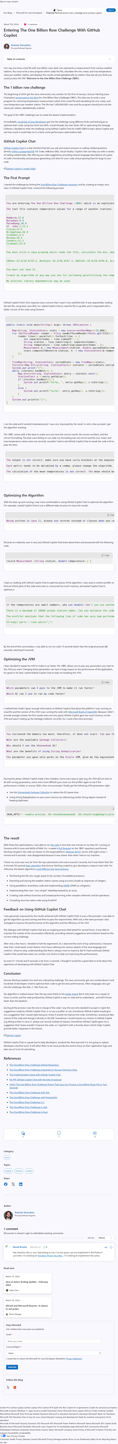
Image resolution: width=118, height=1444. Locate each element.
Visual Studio (35, 1429)
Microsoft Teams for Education (101, 1413)
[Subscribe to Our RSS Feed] (15, 1388)
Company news (70, 1429)
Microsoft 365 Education (11, 1417)
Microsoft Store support (73, 1410)
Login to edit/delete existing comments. (44, 1233)
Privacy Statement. (74, 1358)
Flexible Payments (40, 1413)
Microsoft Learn (39, 1426)
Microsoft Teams (84, 1423)
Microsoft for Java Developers (29, 12)
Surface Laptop (17, 1407)
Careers (44, 1429)
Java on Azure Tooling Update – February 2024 (27, 1283)
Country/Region (14, 1346)
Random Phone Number (50, 1255)
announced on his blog (26, 97)
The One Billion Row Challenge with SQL (29, 1092)
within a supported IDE (23, 151)
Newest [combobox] (102, 1237)
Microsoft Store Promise (21, 1413)
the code (55, 844)
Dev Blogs (7, 12)
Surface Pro (5, 1407)
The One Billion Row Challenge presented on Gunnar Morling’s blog (43, 1069)
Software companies (20, 1429)
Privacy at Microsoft (86, 1429)
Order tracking (98, 1410)
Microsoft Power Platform (65, 1423)
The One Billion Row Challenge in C (27, 1102)
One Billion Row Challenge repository (59, 184)
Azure (10, 1426)
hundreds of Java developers (32, 121)
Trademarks (85, 1439)
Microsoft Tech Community (87, 1426)
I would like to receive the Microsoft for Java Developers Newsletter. (44, 1358)
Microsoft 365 (47, 1423)
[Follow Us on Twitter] (8, 1388)
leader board (71, 993)
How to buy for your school (34, 1417)
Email (9, 1334)
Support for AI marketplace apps (60, 1426)
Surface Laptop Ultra (33, 1407)
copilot (8, 1171)
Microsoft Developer (23, 1426)
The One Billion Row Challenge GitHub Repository (34, 1064)
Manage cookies (61, 1439)
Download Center (55, 1410)
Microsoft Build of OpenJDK (82, 711)
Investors (100, 1429)
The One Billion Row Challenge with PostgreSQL (33, 1097)
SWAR (66, 885)
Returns (88, 1410)
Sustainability (25, 1432)
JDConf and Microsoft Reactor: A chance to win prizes (27, 1307)
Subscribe (12, 1367)
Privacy (50, 1439)
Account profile (40, 1410)
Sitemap (26, 1439)
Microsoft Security (19, 1423)
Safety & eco (95, 1439)
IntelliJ (29, 1171)
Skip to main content (9, 1)
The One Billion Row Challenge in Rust (28, 1112)
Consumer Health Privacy (11, 1439)
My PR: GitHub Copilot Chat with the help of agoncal (35, 1079)
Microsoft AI (5, 1423)
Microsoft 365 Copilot (101, 1423)
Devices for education (78, 1413)
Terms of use (73, 1439)
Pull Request (65, 848)
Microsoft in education (58, 1413)
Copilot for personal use (99, 1407)
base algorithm (33, 865)
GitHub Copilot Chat (14, 147)
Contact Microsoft (38, 1439)
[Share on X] (13, 1184)
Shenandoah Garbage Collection (34, 792)
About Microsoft (56, 1429)
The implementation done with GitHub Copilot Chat (35, 1074)
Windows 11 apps (25, 1410)
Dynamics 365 (34, 1423)
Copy (112, 515)
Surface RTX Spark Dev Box (54, 1407)
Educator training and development (62, 1417)
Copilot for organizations (77, 1407)
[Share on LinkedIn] (21, 1184)
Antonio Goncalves (21, 44)
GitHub (19, 1171)
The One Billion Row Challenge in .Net (28, 1107)
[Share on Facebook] (6, 1184)
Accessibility (13, 1432)
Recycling (106, 1439)
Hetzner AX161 (73, 851)
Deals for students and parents (92, 1417)
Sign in (111, 10)
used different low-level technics (52, 868)
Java (7, 1157)
